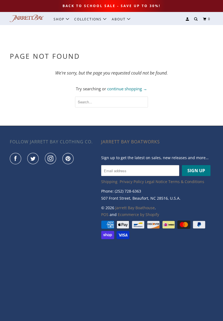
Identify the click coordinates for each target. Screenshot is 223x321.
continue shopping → (127, 88)
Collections (88, 19)
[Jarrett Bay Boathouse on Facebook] (16, 158)
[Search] (196, 19)
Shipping (109, 181)
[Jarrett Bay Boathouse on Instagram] (51, 158)
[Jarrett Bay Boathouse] (27, 18)
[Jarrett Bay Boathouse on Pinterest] (69, 158)
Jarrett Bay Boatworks (130, 142)
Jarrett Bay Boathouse (135, 207)
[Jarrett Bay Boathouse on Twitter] (34, 158)
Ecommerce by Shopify (138, 214)
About (119, 19)
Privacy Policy (132, 181)
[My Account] (188, 19)
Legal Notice (156, 181)
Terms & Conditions (186, 181)
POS (105, 214)
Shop (60, 19)
